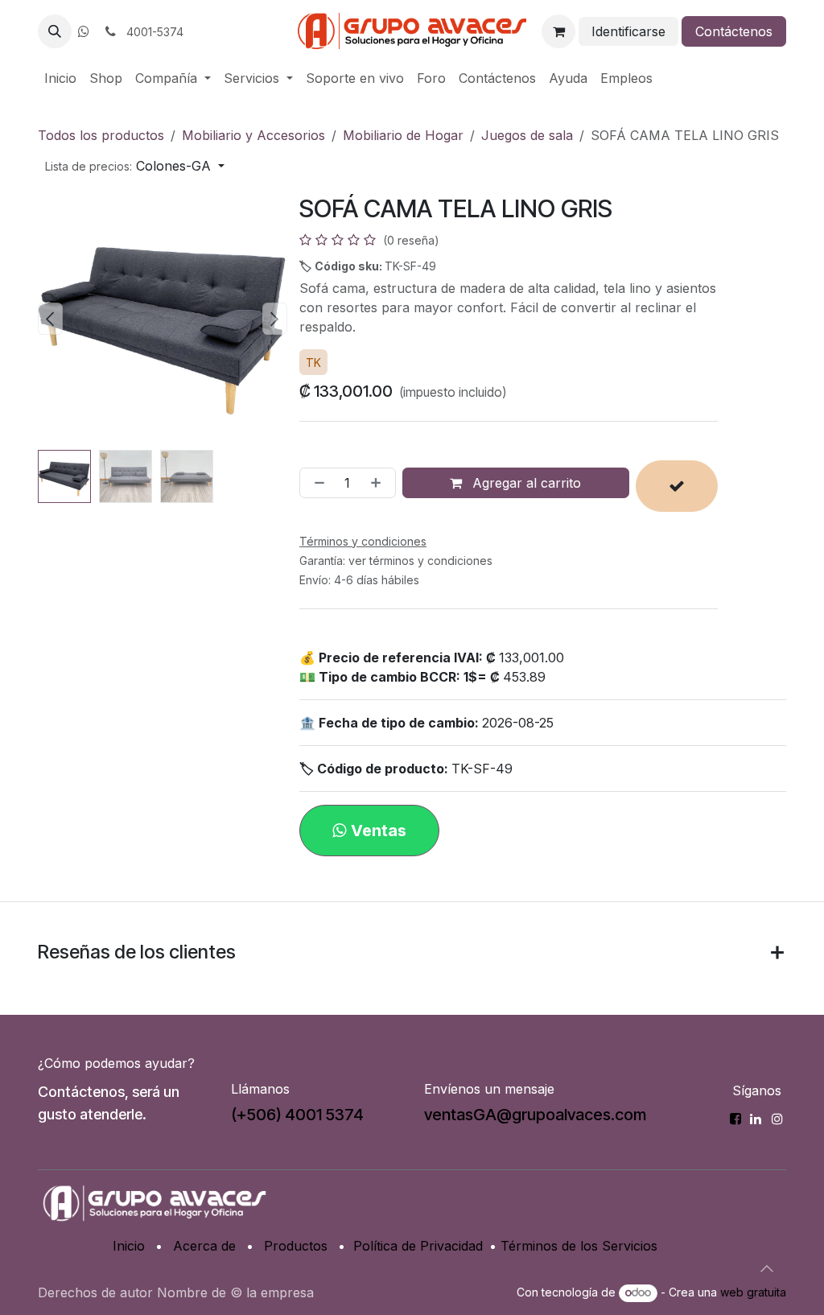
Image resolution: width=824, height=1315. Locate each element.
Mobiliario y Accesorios (253, 135)
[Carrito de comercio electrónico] (558, 31)
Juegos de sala (527, 135)
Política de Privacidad (418, 1246)
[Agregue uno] (379, 482)
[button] (55, 31)
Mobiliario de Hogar (403, 135)
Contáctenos (733, 31)
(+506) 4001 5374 (297, 1114)
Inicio (129, 1246)
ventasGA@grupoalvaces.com (535, 1114)
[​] (84, 31)
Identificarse (628, 31)
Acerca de (204, 1246)
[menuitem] (60, 78)
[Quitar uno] (316, 482)
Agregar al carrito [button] (524, 483)
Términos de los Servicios (579, 1246)
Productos (296, 1246)
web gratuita (753, 1292)
